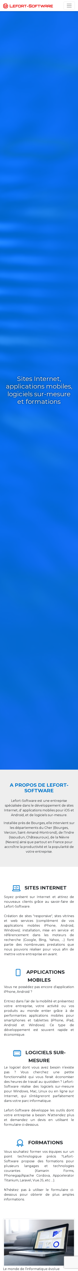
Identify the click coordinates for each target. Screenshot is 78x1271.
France (58, 842)
